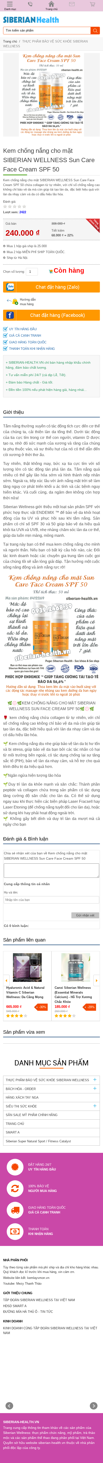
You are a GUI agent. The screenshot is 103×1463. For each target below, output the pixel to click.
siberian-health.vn (51, 1443)
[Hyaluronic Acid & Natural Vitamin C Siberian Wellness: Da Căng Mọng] (27, 967)
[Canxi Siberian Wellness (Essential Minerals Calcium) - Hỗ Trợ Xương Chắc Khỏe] (76, 967)
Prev (9, 1406)
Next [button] (96, 980)
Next (93, 1406)
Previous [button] (6, 980)
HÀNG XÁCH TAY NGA (22, 1097)
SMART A (13, 1132)
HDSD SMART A (15, 1306)
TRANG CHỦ (15, 1124)
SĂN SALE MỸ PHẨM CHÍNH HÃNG (31, 1115)
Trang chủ (10, 41)
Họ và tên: (11, 892)
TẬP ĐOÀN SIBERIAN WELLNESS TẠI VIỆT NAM (39, 1300)
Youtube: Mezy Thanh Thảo (22, 1283)
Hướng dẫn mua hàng (28, 302)
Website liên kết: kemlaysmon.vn (26, 1278)
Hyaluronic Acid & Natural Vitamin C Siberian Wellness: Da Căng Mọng (25, 992)
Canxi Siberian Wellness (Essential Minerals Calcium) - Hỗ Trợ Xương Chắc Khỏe (73, 995)
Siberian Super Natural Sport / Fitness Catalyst (38, 1141)
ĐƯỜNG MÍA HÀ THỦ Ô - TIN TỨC (28, 1312)
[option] (27, 986)
